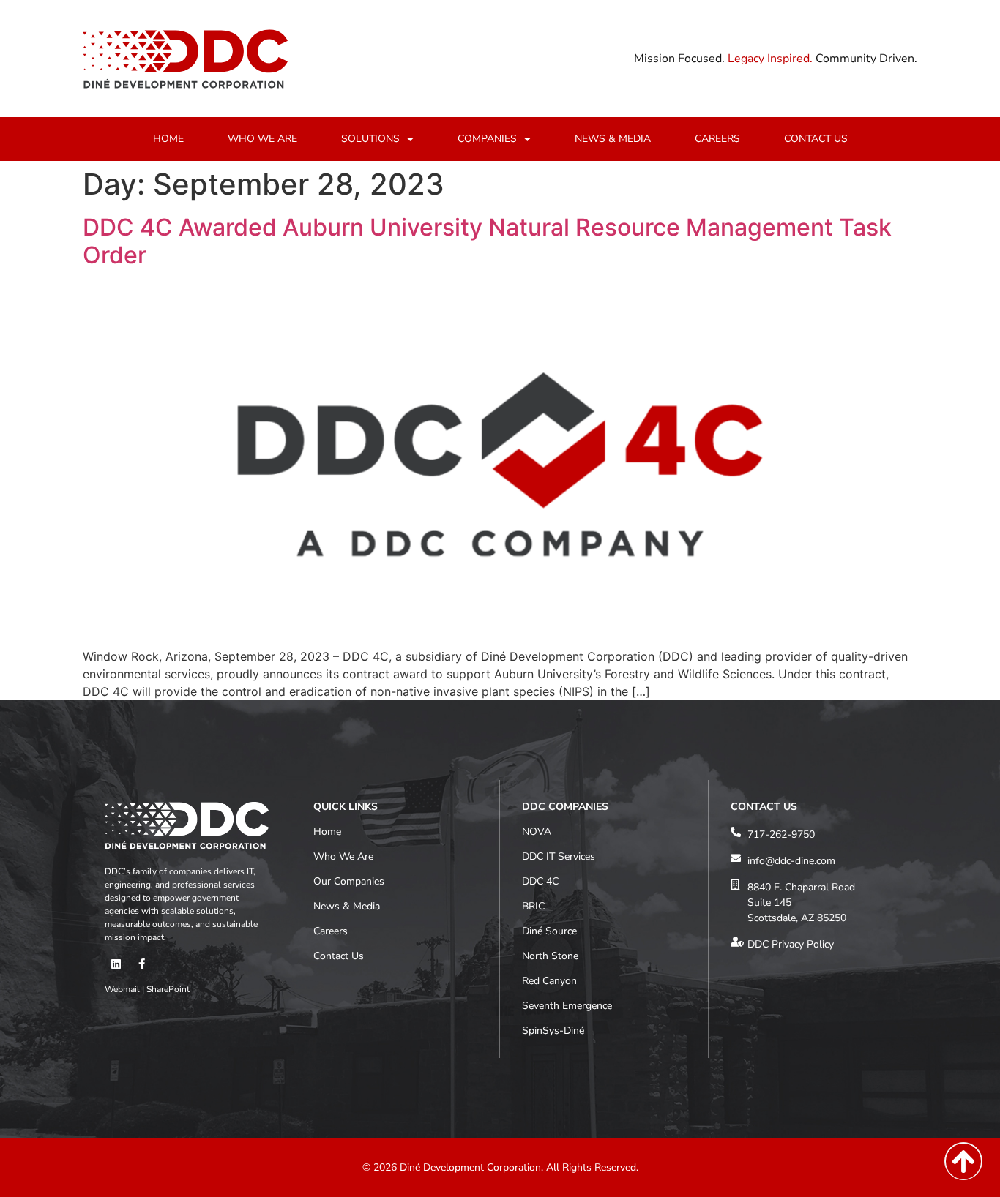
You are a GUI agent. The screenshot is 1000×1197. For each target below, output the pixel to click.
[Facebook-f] (141, 964)
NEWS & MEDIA (613, 139)
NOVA (536, 831)
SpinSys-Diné (553, 1030)
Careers (330, 931)
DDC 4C (540, 881)
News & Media (346, 906)
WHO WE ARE (262, 139)
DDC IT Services (558, 856)
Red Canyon (549, 981)
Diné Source (549, 931)
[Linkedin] (116, 964)
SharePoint (168, 989)
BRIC (533, 906)
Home (327, 831)
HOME (168, 139)
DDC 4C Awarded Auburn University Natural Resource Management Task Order (487, 241)
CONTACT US (816, 139)
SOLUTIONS (370, 139)
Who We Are (343, 856)
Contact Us (338, 956)
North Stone (550, 956)
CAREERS (717, 139)
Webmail (122, 989)
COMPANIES (487, 139)
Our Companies (348, 881)
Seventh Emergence (567, 1006)
